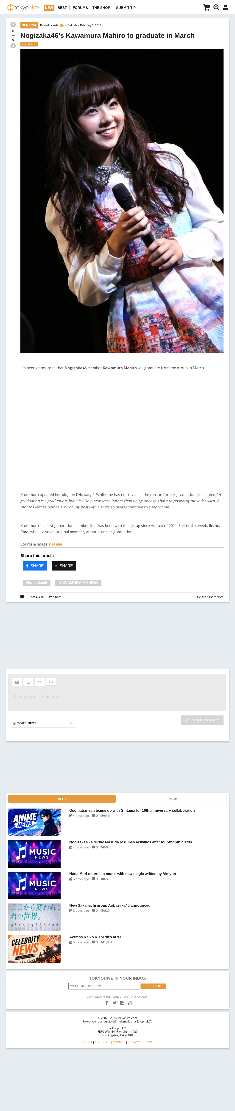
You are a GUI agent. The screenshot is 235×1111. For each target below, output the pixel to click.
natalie (55, 544)
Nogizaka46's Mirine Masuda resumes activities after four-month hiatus (130, 842)
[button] (17, 682)
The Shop (101, 8)
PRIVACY (134, 1042)
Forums (80, 8)
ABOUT (87, 1042)
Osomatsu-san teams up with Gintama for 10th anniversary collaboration (132, 810)
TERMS (147, 1042)
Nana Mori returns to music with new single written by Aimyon (122, 874)
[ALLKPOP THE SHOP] (206, 8)
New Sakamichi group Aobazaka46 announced (110, 905)
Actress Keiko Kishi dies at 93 (95, 937)
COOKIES (119, 1042)
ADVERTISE (102, 1042)
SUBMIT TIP (126, 8)
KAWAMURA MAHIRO (78, 583)
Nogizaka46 (36, 583)
